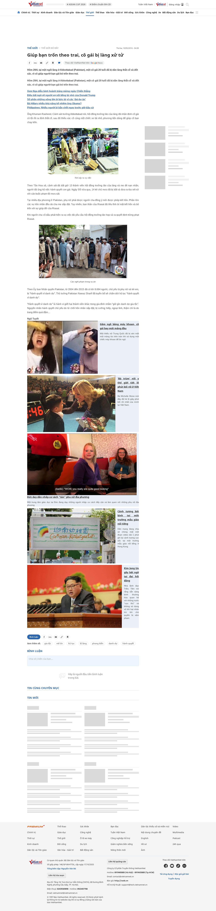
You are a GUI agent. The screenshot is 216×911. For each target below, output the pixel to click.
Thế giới (90, 12)
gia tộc (47, 643)
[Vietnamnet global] (161, 5)
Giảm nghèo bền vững (122, 844)
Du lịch (180, 12)
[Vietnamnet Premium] (36, 827)
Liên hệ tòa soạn (56, 875)
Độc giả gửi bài (182, 874)
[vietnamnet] (36, 7)
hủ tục (71, 643)
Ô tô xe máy (86, 838)
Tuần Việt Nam (145, 4)
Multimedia (178, 832)
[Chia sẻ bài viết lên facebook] (29, 63)
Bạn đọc (190, 12)
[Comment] (59, 63)
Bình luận (34, 637)
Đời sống (128, 12)
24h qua (177, 844)
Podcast (176, 838)
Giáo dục (80, 12)
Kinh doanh (46, 12)
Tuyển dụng (174, 878)
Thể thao (100, 12)
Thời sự (35, 12)
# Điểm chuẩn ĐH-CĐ (100, 4)
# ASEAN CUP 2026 (76, 4)
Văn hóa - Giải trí (114, 12)
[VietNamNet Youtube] (172, 867)
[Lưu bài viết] (53, 63)
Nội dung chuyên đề (151, 832)
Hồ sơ (144, 844)
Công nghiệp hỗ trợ (120, 838)
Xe (159, 12)
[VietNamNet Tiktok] (178, 867)
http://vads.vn (121, 880)
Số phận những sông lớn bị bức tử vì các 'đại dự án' (56, 99)
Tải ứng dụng (166, 874)
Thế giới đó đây (49, 48)
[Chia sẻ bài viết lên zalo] (35, 63)
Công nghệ (151, 12)
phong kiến (97, 643)
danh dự (113, 643)
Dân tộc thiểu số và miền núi (155, 826)
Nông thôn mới (118, 850)
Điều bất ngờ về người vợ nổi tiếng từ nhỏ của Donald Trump (61, 95)
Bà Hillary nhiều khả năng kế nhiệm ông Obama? (54, 103)
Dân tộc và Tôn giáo (64, 12)
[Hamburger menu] (197, 12)
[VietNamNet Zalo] (184, 867)
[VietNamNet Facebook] (166, 867)
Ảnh (143, 850)
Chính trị (25, 12)
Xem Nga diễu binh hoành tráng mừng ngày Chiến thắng (58, 91)
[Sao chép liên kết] (47, 63)
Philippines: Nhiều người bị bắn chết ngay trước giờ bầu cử (60, 107)
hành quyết (128, 643)
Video (175, 826)
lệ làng (83, 643)
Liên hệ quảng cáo (117, 861)
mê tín (59, 643)
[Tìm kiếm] (187, 4)
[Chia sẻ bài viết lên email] (41, 63)
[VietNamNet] (18, 12)
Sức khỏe (139, 12)
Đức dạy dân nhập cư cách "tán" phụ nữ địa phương (58, 497)
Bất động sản (169, 12)
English (144, 838)
